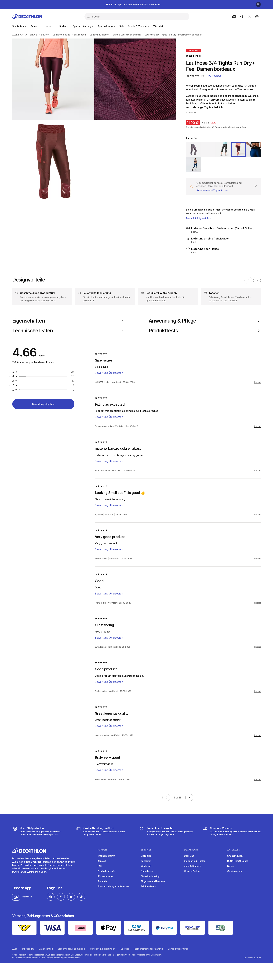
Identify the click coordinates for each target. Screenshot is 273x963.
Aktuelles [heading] (233, 849)
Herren (49, 26)
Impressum (28, 948)
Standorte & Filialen (195, 861)
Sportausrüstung (82, 26)
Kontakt (102, 861)
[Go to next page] (189, 797)
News (230, 866)
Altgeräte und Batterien (153, 881)
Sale (121, 26)
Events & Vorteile (137, 26)
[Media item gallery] (94, 120)
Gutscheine (147, 871)
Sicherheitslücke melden (71, 948)
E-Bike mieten (148, 886)
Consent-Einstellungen (102, 948)
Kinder (63, 26)
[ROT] (238, 149)
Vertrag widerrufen (178, 948)
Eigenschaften (28, 321)
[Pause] (258, 4)
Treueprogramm (106, 855)
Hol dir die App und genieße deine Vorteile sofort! (133, 4)
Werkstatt (158, 26)
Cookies (124, 948)
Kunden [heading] (102, 849)
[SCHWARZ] (208, 149)
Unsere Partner (192, 871)
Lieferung (146, 855)
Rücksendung (105, 876)
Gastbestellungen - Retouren (114, 886)
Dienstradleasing (150, 876)
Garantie (102, 881)
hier (78, 957)
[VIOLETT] (193, 149)
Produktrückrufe (106, 871)
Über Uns (189, 855)
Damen (34, 26)
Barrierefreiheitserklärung (149, 948)
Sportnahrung (105, 26)
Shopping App (235, 855)
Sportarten (18, 26)
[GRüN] (223, 149)
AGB (14, 948)
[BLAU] (253, 149)
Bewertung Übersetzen (109, 372)
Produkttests (163, 331)
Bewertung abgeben (43, 404)
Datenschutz (46, 948)
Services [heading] (146, 849)
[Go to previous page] (166, 797)
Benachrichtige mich (197, 218)
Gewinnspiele (234, 871)
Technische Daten (32, 331)
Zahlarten (146, 861)
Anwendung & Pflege (172, 321)
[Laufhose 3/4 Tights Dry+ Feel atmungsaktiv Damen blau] (53, 79)
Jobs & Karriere (192, 866)
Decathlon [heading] (191, 849)
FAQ (100, 866)
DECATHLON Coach (237, 861)
